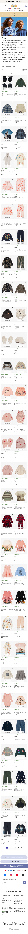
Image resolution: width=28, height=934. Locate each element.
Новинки (7, 10)
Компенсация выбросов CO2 (7, 912)
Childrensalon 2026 (17, 928)
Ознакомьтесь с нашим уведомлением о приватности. (12, 885)
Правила (16, 906)
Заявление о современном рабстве (19, 911)
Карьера (16, 898)
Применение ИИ (18, 903)
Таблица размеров (6, 905)
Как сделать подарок (19, 895)
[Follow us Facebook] (5, 875)
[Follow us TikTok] (23, 875)
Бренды (21, 10)
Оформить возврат (6, 898)
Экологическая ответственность (6, 915)
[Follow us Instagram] (11, 875)
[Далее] (21, 847)
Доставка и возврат (6, 895)
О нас (3, 902)
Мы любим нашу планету (15, 891)
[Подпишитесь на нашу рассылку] (24, 882)
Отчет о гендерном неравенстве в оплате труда (7, 908)
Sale (14, 10)
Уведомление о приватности (18, 901)
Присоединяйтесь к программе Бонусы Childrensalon (14, 866)
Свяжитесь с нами (6, 900)
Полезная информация (19, 908)
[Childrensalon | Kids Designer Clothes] (14, 6)
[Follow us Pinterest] (17, 875)
